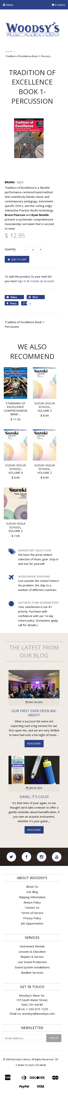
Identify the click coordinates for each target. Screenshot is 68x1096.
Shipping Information (32, 897)
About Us (32, 886)
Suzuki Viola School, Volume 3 (15, 527)
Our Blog (32, 892)
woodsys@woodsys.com (38, 1013)
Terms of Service (32, 913)
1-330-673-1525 (37, 1009)
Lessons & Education (32, 951)
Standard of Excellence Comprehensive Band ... (16, 408)
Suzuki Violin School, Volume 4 (15, 468)
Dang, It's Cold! (34, 796)
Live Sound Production (32, 962)
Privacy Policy (32, 918)
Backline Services (32, 972)
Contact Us (32, 907)
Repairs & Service (32, 957)
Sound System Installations (32, 967)
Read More (34, 743)
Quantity (10, 249)
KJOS (20, 182)
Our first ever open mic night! (34, 712)
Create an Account (42, 281)
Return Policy (32, 902)
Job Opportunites (32, 923)
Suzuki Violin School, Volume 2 (44, 468)
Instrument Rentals (32, 946)
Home (9, 51)
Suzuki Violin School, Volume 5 (44, 406)
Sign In (22, 281)
